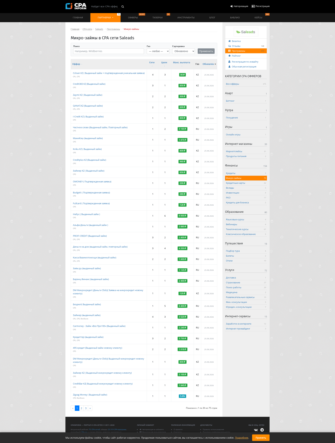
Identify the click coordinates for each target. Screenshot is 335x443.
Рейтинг (236, 55)
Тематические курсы (246, 229)
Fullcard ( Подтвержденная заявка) (91, 203)
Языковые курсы (246, 219)
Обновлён (208, 64)
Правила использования (213, 429)
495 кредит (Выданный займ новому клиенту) (97, 347)
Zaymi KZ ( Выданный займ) (87, 94)
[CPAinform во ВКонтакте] (256, 430)
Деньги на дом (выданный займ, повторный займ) (100, 246)
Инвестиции (246, 192)
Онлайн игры (246, 134)
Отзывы (248, 46)
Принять (261, 437)
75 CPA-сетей (94, 429)
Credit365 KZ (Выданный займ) (89, 83)
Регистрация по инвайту (245, 61)
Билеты (246, 255)
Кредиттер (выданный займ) (88, 337)
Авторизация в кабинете (153, 429)
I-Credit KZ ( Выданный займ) (88, 116)
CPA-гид (84, 432)
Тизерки (160, 16)
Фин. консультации (246, 301)
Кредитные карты (246, 182)
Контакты (178, 432)
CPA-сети (87, 29)
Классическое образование (246, 233)
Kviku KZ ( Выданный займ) (87, 149)
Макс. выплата (181, 62)
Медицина (246, 292)
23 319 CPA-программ (117, 429)
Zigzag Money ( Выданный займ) (90, 394)
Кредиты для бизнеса (246, 202)
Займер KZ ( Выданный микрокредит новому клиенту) (102, 372)
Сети (152, 62)
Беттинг (246, 100)
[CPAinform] (75, 6)
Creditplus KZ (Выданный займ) (89, 159)
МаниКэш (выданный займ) (88, 138)
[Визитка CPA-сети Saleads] (246, 31)
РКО (246, 197)
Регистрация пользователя (154, 432)
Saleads (99, 29)
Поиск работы (246, 287)
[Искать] (122, 6)
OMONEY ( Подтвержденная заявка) (92, 181)
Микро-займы (246, 177)
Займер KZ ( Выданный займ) (88, 170)
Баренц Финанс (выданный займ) (91, 279)
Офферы (136, 16)
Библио (235, 17)
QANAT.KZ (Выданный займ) (88, 105)
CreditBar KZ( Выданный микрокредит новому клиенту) (103, 383)
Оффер (76, 64)
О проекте (178, 429)
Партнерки (109, 16)
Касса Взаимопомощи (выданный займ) (94, 257)
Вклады (246, 187)
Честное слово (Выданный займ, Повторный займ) (100, 127)
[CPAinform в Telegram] (262, 430)
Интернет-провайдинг (246, 328)
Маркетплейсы (246, 151)
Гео (148, 46)
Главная (78, 17)
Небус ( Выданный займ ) (86, 214)
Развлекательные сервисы (246, 297)
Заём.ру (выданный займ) (87, 268)
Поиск (76, 46)
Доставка (246, 277)
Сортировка (178, 46)
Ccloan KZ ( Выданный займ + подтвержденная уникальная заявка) (109, 73)
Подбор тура (246, 250)
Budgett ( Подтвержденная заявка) (91, 192)
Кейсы (262, 16)
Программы (113, 29)
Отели (246, 260)
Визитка (236, 41)
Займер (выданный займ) (86, 315)
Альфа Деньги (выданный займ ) (90, 225)
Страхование (246, 282)
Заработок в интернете (246, 323)
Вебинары (246, 224)
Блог (212, 17)
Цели (164, 62)
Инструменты (186, 17)
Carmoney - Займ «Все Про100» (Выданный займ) (99, 326)
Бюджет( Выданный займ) (87, 304)
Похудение (246, 117)
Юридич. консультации (246, 306)
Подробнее (241, 437)
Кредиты (246, 173)
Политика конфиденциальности (216, 432)
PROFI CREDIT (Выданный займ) (90, 235)
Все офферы (246, 83)
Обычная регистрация (244, 66)
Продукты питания (246, 156)
